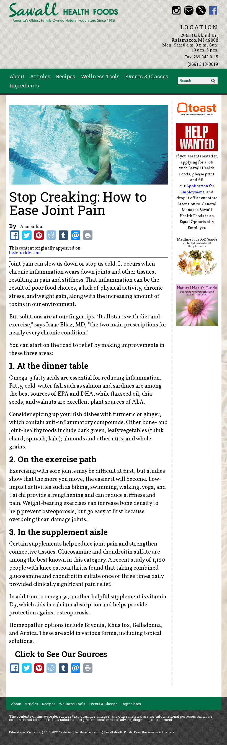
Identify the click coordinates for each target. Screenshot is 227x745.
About (16, 76)
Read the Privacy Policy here (154, 732)
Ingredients (24, 85)
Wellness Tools (100, 76)
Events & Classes (146, 76)
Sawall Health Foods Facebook (213, 10)
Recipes (65, 76)
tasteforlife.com (25, 253)
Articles (40, 76)
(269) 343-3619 (202, 64)
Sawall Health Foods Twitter (201, 10)
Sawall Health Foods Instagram (176, 10)
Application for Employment (197, 189)
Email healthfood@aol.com (189, 10)
